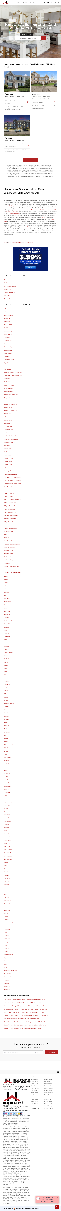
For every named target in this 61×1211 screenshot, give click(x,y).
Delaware (6, 665)
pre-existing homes (18, 209)
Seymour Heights (8, 458)
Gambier (6, 697)
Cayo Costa (21, 1187)
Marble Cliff (7, 805)
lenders (43, 217)
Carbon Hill (7, 624)
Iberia (5, 754)
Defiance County (24, 1136)
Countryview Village (9, 359)
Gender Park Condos (9, 385)
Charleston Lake (8, 340)
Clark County (24, 1131)
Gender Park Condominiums (11, 382)
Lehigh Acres (13, 1178)
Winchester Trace (8, 556)
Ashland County (22, 1126)
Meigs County (14, 1153)
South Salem (7, 926)
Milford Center (7, 821)
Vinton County (24, 1168)
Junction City (7, 764)
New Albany (7, 846)
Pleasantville (7, 884)
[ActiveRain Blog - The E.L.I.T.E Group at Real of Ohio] (19, 1114)
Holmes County (25, 1146)
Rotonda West (6, 1203)
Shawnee (6, 916)
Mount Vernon (7, 840)
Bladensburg (7, 598)
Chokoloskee (6, 1176)
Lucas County (26, 1150)
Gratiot (5, 709)
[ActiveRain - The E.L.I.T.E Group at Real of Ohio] (16, 1114)
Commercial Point (8, 652)
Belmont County (7, 1130)
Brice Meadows (8, 324)
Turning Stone (7, 490)
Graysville (26, 1179)
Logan (5, 795)
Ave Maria (13, 1175)
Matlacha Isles (15, 1190)
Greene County (22, 1141)
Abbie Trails (7, 308)
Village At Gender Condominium (12, 499)
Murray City (7, 843)
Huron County (6, 1147)
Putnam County (19, 1161)
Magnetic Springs (8, 802)
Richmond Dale (8, 903)
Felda (21, 1195)
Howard (6, 751)
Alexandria (6, 579)
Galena (5, 694)
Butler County (23, 1130)
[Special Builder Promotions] (30, 259)
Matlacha (9, 1190)
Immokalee (6, 1178)
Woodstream (7, 563)
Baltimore (6, 592)
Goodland (27, 1176)
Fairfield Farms (7, 369)
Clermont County (7, 1133)
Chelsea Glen (7, 343)
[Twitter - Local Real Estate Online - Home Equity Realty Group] (9, 1113)
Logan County (10, 1150)
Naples (25, 1178)
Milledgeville (7, 824)
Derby (5, 668)
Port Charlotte (17, 1202)
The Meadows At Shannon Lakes (12, 483)
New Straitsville (8, 859)
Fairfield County (23, 1138)
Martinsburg (7, 814)
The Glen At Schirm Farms (10, 474)
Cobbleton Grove (8, 353)
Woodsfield (5, 1184)
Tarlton (5, 945)
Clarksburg (6, 646)
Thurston (6, 951)
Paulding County (23, 1158)
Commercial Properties (9, 292)
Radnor (6, 894)
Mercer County (22, 1153)
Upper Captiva (12, 1194)
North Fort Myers (11, 1192)
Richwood (6, 907)
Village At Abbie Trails (9, 493)
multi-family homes (11, 211)
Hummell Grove (8, 407)
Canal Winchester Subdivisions (11, 566)
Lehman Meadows (8, 429)
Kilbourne (6, 767)
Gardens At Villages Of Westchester (13, 372)
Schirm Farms (7, 455)
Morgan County (7, 1157)
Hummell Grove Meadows (10, 410)
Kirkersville (7, 773)
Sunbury (6, 942)
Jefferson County (23, 1147)
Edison (5, 674)
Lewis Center (7, 786)
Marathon (16, 1182)
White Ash (6, 534)
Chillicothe (6, 640)
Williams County (7, 1171)
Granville (6, 706)
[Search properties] (43, 38)
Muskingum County (25, 1157)
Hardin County (6, 1144)
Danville (6, 662)
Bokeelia (23, 1186)
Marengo (6, 808)
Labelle (20, 1189)
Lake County (13, 1149)
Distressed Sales (8, 299)
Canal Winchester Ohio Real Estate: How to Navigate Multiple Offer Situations (25, 1022)
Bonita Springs (20, 1175)
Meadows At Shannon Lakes (11, 439)
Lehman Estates (8, 426)
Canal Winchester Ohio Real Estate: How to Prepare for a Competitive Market (25, 1025)
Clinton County (16, 1133)
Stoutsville (6, 935)
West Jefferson (7, 973)
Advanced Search (28, 2)
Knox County (6, 1149)
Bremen (6, 605)
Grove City (6, 716)
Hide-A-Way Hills (8, 744)
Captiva (15, 1187)
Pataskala (6, 875)
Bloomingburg (7, 601)
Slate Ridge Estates (8, 471)
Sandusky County (18, 1163)
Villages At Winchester (9, 521)
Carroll (5, 630)
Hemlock (6, 741)
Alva (10, 1186)
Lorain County (18, 1150)
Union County (6, 1168)
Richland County (34, 1108)
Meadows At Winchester (10, 442)
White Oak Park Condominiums (12, 544)
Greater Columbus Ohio (12, 572)
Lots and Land (7, 289)
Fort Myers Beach (13, 1189)
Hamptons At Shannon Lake (11, 394)
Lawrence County (21, 1149)
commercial (52, 209)
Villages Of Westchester (10, 525)
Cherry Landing (8, 347)
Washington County (16, 1169)
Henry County (23, 1144)
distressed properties (14, 213)
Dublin (5, 671)
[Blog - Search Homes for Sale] (21, 1114)
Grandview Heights (9, 703)
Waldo (5, 967)
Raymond (6, 897)
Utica (5, 964)
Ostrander (6, 872)
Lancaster (6, 779)
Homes (5, 279)
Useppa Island (20, 1194)
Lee (24, 1189)
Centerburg (6, 633)
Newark (6, 862)
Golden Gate (21, 1176)
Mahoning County (16, 1152)
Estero (26, 1187)
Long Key (10, 1182)
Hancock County (26, 1142)
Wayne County (25, 1169)
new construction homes (30, 209)
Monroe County (11, 1155)
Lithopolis (6, 789)
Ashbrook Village (8, 315)
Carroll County (6, 1131)
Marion (5, 811)
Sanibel (25, 1192)
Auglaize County (25, 1128)
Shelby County (19, 1165)
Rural (5, 452)
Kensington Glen (8, 423)
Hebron (6, 738)
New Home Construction (10, 286)
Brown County (15, 1130)
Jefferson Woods (8, 420)
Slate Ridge (7, 467)
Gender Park (7, 378)
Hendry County (6, 1195)
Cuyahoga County (7, 1136)
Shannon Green (8, 464)
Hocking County (16, 1146)
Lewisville (5, 1182)
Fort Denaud (27, 1195)
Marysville (6, 818)
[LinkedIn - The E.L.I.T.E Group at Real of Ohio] (14, 1114)
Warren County (6, 1169)
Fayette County (6, 1139)
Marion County (25, 1152)
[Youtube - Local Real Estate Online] (11, 1114)
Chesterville (7, 636)
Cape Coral (10, 1187)
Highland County (7, 1146)
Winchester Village (8, 560)
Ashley (5, 585)
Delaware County (7, 1138)
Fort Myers (5, 1189)
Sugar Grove (7, 938)
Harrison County (15, 1144)
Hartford (6, 729)
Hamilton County (16, 1142)
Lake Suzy (9, 1200)
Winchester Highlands (9, 547)
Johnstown (6, 760)
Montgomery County (21, 1155)
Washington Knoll (8, 531)
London (6, 798)
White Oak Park (8, 541)
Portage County (34, 1099)
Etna (5, 678)
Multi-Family (7, 295)
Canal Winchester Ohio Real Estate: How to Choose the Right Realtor (23, 1028)
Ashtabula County (7, 1128)
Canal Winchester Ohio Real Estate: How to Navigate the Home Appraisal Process (26, 1015)
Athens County (16, 1128)
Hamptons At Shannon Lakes (11, 397)
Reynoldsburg (7, 900)
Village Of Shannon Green (10, 512)
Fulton (5, 687)
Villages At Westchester (10, 518)
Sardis (21, 1182)
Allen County (14, 1126)
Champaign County (16, 1131)
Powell (5, 888)
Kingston (6, 770)
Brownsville (7, 611)
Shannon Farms (8, 461)
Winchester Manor (8, 553)
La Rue (6, 776)
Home (18, 2)
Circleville (6, 643)
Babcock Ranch (16, 1186)
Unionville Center (8, 954)
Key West (23, 1181)
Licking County (34, 1079)
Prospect (6, 891)
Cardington (6, 627)
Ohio (9, 242)
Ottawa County (14, 1158)
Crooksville (7, 659)
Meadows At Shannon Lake (11, 436)
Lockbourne (7, 792)
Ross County (10, 1163)
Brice (5, 608)
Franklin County (15, 1139)
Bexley (5, 595)
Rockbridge (7, 910)
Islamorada (5, 1181)
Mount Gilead (7, 833)
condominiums (42, 209)
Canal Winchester (28, 242)
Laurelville (6, 783)
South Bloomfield (8, 922)
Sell (30, 34)
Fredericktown (7, 684)
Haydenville (7, 732)
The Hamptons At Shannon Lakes (12, 477)
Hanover (6, 722)
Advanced (24, 34)
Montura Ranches (21, 1197)
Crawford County (21, 1134)
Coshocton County (12, 1134)
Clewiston (16, 1195)
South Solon (7, 929)
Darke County (15, 1136)
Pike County (23, 1160)
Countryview (7, 356)
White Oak (6, 537)
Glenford (6, 700)
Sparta (5, 932)
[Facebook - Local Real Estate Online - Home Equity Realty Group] (4, 1114)
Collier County (6, 1175)
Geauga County (14, 1141)
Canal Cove (7, 328)
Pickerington (7, 878)
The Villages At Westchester (11, 487)
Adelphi (6, 576)
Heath (5, 735)
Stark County (26, 1165)
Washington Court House (10, 970)
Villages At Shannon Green (11, 515)
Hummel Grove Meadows (10, 404)
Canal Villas (7, 337)
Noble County (6, 1158)
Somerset (6, 919)
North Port (5, 1202)
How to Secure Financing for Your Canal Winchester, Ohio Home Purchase (24, 1012)
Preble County (10, 1161)
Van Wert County (15, 1168)
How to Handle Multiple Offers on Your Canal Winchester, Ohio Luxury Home (25, 1006)
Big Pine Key (20, 1179)
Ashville (6, 589)
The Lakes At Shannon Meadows (12, 480)
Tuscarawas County (25, 1166)
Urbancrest (6, 961)
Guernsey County (7, 1142)
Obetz (5, 865)
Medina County (6, 1153)
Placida (11, 1202)
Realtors (11, 206)
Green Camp (7, 713)
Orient (5, 868)
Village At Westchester (9, 509)
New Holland (7, 853)
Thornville (6, 948)
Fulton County (23, 1139)
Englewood (23, 1198)
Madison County (7, 1152)
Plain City (6, 881)
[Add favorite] (27, 102)
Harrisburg (6, 725)
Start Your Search (30, 160)
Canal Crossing (8, 331)
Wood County (15, 1171)
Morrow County (15, 1157)
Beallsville (14, 1179)
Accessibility (27, 1208)
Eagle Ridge (7, 362)
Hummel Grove (8, 401)
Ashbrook (6, 312)
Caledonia (6, 617)
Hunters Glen (7, 413)
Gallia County (6, 1141)
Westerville (6, 980)
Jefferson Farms (8, 417)
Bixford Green (7, 318)
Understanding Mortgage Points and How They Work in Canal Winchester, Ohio (25, 1009)
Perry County (6, 1160)
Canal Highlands (8, 334)
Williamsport (7, 986)
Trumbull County (15, 1166)
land (47, 209)
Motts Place (7, 445)
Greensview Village (9, 388)
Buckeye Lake (7, 614)
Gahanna (6, 690)
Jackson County (15, 1147)
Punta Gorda (20, 1192)
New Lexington (8, 856)
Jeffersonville (7, 757)
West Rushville (7, 977)
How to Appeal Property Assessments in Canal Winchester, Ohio (21, 1018)
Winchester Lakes (8, 550)
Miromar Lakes (23, 1190)
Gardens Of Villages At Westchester (13, 375)
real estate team (30, 227)
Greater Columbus (17, 242)
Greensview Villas (8, 391)
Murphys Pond (7, 448)
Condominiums (8, 283)
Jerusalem (11, 1181)
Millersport (6, 827)
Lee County (5, 1186)
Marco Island (20, 1178)
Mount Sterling (7, 837)
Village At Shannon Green (10, 506)
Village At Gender (8, 496)
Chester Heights (8, 350)
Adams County (6, 1126)
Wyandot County (24, 1171)
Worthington (7, 989)
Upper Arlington (8, 957)
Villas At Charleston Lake (10, 528)
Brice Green (7, 321)
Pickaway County (14, 1160)
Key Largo (17, 1181)
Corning (6, 655)
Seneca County (11, 1165)
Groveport (6, 719)
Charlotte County (7, 1198)
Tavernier (25, 1182)
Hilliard (6, 748)
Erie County (15, 1138)
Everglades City (14, 1176)
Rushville (6, 913)
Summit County (7, 1166)
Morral (5, 830)
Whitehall (6, 983)
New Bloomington (8, 849)
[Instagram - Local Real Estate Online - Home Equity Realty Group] (6, 1114)
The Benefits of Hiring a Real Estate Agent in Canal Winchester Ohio (22, 1002)
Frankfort (6, 681)
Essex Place (7, 366)
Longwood (6, 432)
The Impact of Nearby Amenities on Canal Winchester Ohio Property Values (24, 999)
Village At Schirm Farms (10, 502)
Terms (32, 1208)
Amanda (6, 582)
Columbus (6, 649)
